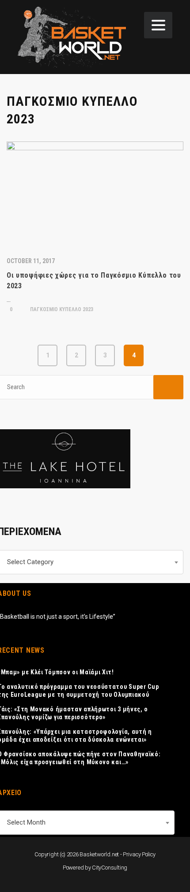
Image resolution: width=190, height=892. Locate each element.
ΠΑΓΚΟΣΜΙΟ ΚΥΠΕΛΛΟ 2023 (61, 309)
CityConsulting (109, 867)
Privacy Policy (139, 854)
